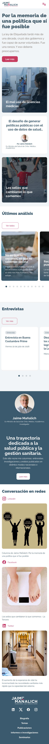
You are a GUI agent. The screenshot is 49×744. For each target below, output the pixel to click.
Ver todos (10, 225)
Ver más (9, 321)
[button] (6, 286)
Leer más (9, 59)
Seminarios (24, 737)
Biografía (24, 718)
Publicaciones (25, 727)
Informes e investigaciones (24, 732)
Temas (24, 723)
